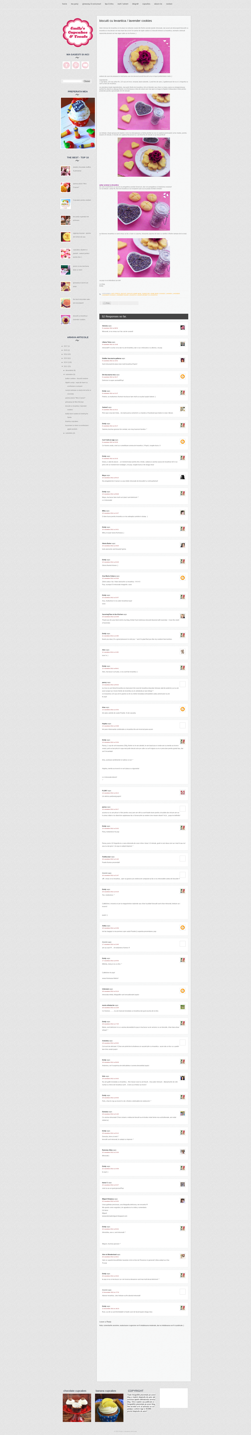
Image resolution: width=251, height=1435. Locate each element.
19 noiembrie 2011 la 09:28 (110, 1062)
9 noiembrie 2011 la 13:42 (110, 344)
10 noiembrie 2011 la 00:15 (110, 477)
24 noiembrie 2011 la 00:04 (110, 1229)
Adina (104, 926)
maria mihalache (108, 1005)
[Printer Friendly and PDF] (107, 304)
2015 (66, 350)
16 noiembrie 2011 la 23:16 (110, 891)
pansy (104, 682)
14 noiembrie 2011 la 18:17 (110, 809)
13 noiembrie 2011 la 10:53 (110, 709)
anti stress (115, 293)
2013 (66, 358)
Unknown (105, 989)
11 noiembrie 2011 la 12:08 (110, 636)
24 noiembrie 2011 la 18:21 (110, 1257)
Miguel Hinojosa (108, 1199)
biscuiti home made (134, 293)
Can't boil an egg (108, 440)
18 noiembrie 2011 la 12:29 (110, 1007)
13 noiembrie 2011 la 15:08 (110, 726)
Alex (103, 650)
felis (103, 1076)
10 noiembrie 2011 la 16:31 (110, 529)
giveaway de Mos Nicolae (74, 402)
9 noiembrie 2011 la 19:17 (110, 377)
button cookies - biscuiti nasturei (76, 378)
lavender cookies (109, 295)
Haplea (104, 724)
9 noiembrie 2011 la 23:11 (110, 409)
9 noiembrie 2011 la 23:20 (110, 442)
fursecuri (146, 293)
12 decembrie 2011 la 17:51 (110, 1292)
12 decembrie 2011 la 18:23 (110, 1308)
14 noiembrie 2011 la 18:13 (110, 793)
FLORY (104, 791)
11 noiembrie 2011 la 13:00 (110, 652)
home (64, 4)
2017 (66, 346)
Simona (105, 326)
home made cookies (157, 293)
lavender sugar (122, 295)
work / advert (122, 4)
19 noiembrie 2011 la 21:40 (110, 1114)
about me (158, 4)
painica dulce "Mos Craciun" (75, 398)
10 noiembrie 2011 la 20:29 (110, 562)
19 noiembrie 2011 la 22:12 (110, 1133)
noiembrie (69, 374)
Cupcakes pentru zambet (82, 200)
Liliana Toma (106, 342)
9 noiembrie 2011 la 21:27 (110, 393)
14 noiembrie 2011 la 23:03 (110, 828)
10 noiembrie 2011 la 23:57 (110, 597)
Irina (103, 707)
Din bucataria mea (109, 375)
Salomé (105, 407)
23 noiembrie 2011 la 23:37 (110, 1185)
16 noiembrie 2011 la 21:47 (110, 875)
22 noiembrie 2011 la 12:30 (110, 1152)
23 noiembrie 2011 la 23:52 (110, 1201)
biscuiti (123, 293)
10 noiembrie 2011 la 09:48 (110, 494)
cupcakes (146, 4)
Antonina (105, 1041)
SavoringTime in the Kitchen (112, 614)
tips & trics (109, 4)
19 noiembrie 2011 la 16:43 (110, 1078)
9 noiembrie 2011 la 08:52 (110, 328)
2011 (66, 366)
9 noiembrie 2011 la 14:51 (110, 360)
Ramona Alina (107, 1150)
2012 (66, 362)
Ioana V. (105, 1183)
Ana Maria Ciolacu (109, 576)
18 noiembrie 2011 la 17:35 (110, 1024)
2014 (66, 354)
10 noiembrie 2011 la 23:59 (110, 616)
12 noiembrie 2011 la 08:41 (110, 668)
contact (169, 4)
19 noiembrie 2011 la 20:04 (110, 1097)
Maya (104, 475)
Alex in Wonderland (109, 1254)
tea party (74, 4)
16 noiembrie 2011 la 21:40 (110, 859)
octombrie (69, 433)
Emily (104, 391)
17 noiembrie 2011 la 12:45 (110, 944)
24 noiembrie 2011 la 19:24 (110, 1276)
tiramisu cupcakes (71, 421)
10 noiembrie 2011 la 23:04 (110, 578)
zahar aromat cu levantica (147, 295)
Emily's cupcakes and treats (128, 1431)
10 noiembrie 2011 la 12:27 (110, 513)
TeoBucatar (106, 857)
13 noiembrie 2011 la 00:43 (110, 684)
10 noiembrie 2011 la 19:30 (110, 545)
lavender (176, 293)
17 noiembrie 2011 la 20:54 (110, 960)
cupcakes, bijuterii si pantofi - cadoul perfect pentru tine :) (81, 253)
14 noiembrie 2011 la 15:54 (110, 742)
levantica (133, 295)
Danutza (105, 1112)
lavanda (169, 293)
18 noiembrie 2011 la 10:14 (110, 991)
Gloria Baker (107, 543)
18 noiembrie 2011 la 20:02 (110, 1043)
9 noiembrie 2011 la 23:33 (110, 458)
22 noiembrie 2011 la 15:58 (110, 1168)
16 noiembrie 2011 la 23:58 (110, 928)
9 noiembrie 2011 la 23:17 (110, 426)
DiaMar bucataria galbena (111, 358)
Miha (104, 511)
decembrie (70, 370)
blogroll (135, 4)
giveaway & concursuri (91, 4)
